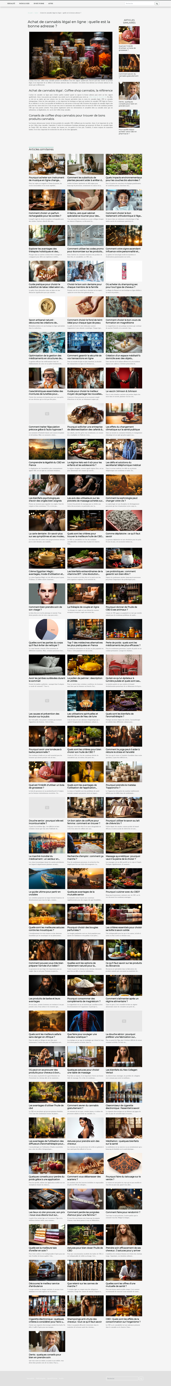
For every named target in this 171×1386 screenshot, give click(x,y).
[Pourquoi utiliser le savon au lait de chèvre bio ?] (124, 807)
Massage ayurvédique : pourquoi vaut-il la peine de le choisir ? (123, 857)
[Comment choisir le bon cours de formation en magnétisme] (124, 306)
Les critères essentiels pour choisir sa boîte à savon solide (124, 928)
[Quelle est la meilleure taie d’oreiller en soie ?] (47, 1234)
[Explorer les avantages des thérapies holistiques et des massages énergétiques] (47, 235)
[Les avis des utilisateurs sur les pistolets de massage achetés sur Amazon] (85, 485)
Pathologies (24, 3)
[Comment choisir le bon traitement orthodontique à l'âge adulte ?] (124, 200)
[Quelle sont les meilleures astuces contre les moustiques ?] (47, 914)
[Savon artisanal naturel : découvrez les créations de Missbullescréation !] (47, 306)
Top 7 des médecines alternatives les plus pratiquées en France (85, 644)
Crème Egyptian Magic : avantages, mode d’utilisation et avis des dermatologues (46, 574)
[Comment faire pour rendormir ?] (124, 1199)
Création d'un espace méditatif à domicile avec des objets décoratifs (123, 358)
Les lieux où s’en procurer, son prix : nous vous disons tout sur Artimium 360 (47, 1215)
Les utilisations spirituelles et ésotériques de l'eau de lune (82, 715)
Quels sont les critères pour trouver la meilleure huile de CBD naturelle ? (84, 536)
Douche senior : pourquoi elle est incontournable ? (46, 822)
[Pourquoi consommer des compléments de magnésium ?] (85, 985)
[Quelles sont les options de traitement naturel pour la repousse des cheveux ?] (85, 950)
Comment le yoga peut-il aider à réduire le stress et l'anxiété (123, 750)
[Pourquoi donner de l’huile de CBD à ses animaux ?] (124, 594)
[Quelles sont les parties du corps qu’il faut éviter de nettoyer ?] (47, 629)
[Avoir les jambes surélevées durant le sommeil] (47, 665)
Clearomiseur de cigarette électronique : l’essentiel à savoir (122, 1106)
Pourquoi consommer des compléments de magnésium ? (84, 1000)
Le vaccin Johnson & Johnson (121, 391)
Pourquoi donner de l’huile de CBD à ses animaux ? (121, 608)
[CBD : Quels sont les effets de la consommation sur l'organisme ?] (124, 1306)
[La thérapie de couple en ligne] (85, 594)
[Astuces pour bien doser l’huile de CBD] (85, 1234)
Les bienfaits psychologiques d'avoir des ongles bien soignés (45, 499)
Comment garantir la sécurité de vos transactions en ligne (84, 357)
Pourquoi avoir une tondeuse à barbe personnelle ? (45, 750)
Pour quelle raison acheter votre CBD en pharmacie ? (128, 131)
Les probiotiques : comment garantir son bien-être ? (121, 572)
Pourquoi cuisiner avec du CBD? (123, 891)
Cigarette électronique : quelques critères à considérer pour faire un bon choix (46, 1322)
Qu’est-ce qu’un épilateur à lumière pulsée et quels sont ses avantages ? (122, 681)
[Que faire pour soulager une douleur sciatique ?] (85, 1021)
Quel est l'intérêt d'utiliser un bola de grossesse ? (127, 48)
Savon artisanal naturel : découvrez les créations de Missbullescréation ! (43, 323)
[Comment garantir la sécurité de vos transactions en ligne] (85, 342)
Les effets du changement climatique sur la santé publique (123, 428)
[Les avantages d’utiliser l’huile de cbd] (47, 1092)
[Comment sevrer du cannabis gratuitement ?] (129, 63)
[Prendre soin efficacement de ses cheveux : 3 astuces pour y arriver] (124, 1234)
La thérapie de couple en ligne (83, 607)
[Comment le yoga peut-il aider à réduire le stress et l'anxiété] (124, 736)
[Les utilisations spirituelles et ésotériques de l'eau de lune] (85, 700)
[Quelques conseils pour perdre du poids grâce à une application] (47, 1163)
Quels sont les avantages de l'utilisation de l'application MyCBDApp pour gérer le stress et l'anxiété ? (85, 789)
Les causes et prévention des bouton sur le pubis (44, 715)
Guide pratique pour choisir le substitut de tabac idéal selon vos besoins (46, 287)
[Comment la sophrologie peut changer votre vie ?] (124, 485)
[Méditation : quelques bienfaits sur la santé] (124, 1128)
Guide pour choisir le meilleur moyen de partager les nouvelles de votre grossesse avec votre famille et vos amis (84, 395)
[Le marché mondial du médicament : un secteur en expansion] (47, 843)
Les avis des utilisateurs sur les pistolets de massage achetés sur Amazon (84, 501)
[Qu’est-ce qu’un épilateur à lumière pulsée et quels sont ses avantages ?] (124, 665)
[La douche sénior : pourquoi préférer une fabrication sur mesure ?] (124, 1021)
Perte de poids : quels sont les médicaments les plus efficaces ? (123, 644)
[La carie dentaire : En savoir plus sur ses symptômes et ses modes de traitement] (47, 520)
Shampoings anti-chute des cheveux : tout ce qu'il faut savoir (84, 1320)
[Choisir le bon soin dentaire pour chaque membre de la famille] (85, 271)
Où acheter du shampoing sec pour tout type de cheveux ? (122, 285)
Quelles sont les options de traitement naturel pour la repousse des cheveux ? (81, 966)
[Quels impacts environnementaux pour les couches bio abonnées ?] (124, 164)
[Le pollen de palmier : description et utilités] (85, 665)
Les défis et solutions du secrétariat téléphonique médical (123, 463)
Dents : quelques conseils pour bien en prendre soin (128, 104)
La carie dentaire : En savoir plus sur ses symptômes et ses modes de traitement (46, 536)
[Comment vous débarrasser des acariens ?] (85, 1163)
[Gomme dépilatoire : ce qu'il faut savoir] (124, 520)
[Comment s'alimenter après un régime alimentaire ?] (124, 985)
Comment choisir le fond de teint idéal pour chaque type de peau (84, 321)
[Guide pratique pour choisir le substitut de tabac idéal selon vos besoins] (47, 271)
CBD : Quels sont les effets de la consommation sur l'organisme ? (123, 1320)
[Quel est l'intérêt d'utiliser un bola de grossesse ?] (129, 35)
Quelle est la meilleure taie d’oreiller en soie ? (43, 1249)
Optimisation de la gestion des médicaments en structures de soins (45, 358)
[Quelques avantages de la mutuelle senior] (85, 878)
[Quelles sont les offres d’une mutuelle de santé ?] (124, 1270)
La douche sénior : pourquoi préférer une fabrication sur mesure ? (120, 1037)
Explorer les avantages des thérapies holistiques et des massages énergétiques (43, 251)
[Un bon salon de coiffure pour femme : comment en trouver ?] (85, 807)
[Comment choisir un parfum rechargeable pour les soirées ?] (47, 200)
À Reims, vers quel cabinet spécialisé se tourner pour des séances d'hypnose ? (83, 216)
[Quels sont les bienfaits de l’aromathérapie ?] (124, 700)
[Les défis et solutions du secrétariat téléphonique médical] (124, 449)
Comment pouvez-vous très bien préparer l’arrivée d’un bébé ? (46, 964)
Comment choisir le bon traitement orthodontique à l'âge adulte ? (123, 216)
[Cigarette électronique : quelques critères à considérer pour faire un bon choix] (47, 1306)
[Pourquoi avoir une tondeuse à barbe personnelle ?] (47, 736)
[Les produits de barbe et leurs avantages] (47, 985)
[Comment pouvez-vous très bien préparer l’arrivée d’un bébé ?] (47, 950)
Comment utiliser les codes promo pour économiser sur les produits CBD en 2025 (85, 251)
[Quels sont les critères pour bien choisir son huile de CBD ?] (85, 736)
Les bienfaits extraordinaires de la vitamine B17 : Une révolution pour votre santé (85, 574)
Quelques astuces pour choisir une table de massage (83, 1071)
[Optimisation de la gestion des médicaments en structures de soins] (47, 342)
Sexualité (11, 3)
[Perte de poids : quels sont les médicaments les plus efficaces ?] (124, 629)
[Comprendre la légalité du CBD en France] (47, 449)
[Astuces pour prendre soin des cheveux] (85, 1128)
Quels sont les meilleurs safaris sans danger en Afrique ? (45, 1035)
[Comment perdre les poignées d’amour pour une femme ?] (85, 1199)
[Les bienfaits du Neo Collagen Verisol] (124, 1056)
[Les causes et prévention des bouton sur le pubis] (47, 700)
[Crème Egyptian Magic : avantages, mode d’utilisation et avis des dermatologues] (47, 558)
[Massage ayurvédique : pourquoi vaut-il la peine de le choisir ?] (124, 843)
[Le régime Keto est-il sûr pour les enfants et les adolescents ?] (85, 449)
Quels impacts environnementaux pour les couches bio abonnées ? (124, 179)
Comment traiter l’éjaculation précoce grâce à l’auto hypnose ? (46, 428)
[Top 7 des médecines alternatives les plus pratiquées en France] (85, 629)
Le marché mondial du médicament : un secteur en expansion (44, 859)
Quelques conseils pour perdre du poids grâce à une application (46, 1178)
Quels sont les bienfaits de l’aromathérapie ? (120, 715)
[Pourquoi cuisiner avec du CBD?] (124, 878)
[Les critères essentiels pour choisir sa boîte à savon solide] (124, 914)
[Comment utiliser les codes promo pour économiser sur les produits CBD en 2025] (85, 235)
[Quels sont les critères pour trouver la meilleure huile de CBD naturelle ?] (85, 520)
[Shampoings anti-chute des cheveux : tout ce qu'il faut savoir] (85, 1306)
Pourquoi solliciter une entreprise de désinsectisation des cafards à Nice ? (85, 430)
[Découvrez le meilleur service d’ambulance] (47, 1270)
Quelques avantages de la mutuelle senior (80, 893)
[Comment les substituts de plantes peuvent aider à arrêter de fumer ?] (85, 164)
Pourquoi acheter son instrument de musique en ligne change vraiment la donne (46, 180)
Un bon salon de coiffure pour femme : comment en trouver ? (83, 822)
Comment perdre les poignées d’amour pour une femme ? (83, 1213)
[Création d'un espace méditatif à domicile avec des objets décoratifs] (124, 342)
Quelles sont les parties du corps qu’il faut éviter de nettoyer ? (46, 644)
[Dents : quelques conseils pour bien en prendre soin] (129, 91)
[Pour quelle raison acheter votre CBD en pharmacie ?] (129, 118)
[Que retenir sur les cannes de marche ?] (85, 1270)
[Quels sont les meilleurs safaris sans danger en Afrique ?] (47, 1021)
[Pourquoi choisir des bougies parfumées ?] (85, 914)
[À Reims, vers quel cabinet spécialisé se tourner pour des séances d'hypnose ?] (85, 200)
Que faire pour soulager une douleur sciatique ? (82, 1035)
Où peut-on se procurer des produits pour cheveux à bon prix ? (44, 1073)
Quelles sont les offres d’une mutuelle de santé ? (120, 1284)
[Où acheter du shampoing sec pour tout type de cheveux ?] (124, 271)
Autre (50, 3)
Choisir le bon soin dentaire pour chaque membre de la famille (84, 285)
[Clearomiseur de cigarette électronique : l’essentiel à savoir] (124, 1092)
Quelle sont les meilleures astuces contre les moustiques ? (46, 928)
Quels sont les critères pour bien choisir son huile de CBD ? (84, 750)
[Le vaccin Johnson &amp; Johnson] (124, 378)
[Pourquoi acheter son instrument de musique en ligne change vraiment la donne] (47, 164)
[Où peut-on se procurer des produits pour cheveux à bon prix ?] (47, 1056)
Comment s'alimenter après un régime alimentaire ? (122, 1000)
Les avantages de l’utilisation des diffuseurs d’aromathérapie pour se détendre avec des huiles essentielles (46, 1145)
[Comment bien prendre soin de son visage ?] (47, 594)
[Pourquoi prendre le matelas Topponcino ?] (124, 772)
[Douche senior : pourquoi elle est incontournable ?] (47, 807)
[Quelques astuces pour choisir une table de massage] (85, 1056)
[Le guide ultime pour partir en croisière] (47, 878)
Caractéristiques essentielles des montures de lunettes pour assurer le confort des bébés (46, 394)
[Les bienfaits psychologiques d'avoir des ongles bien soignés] (47, 485)
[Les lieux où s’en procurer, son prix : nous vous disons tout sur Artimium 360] (47, 1199)
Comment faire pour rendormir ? (123, 1212)
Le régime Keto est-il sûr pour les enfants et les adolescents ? (84, 463)
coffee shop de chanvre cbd (97, 97)
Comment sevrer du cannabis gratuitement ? (128, 76)
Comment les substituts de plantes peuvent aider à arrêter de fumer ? (85, 180)
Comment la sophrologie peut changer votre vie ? (122, 499)
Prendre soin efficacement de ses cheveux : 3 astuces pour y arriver (123, 1249)
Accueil (30, 13)
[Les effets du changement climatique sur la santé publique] (124, 413)
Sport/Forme (39, 3)
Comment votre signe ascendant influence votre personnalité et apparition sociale (123, 251)
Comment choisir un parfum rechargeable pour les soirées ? (45, 214)
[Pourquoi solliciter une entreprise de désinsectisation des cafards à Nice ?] (85, 413)
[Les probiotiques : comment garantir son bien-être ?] (124, 558)
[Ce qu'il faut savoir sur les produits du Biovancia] (124, 950)
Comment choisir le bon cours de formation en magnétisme (123, 321)
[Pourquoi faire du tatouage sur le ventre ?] (124, 1163)
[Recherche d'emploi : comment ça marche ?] (85, 843)
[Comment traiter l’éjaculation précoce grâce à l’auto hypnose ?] (47, 413)
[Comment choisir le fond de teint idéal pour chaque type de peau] (85, 306)
